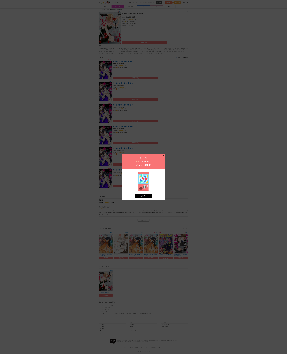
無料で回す (143, 196)
